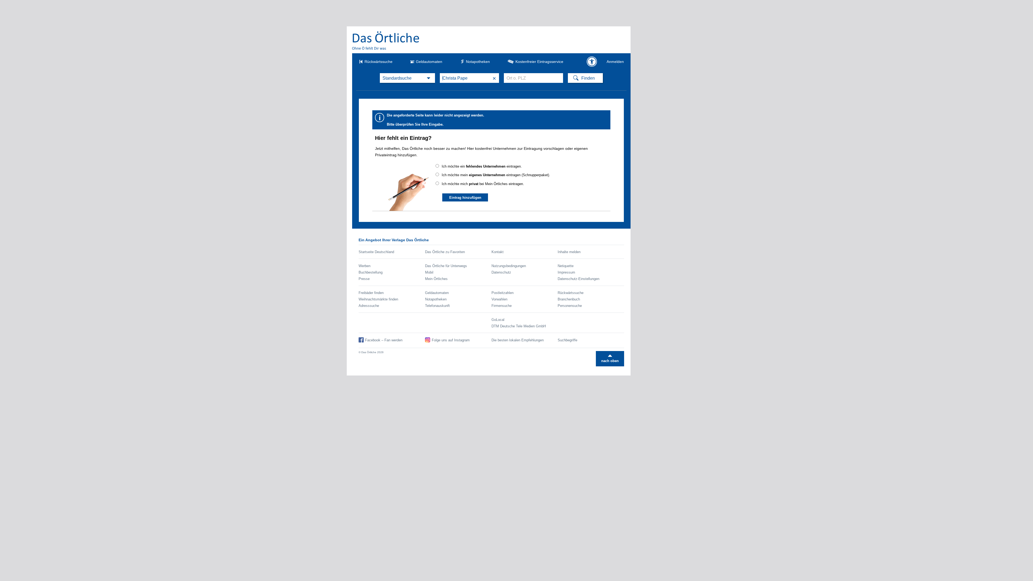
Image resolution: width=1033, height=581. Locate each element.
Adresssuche (369, 306)
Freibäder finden (371, 293)
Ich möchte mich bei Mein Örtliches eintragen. (483, 184)
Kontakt (497, 252)
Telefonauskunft (437, 306)
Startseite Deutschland (376, 252)
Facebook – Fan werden (383, 340)
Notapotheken (478, 61)
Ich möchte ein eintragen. (482, 166)
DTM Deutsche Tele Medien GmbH (518, 326)
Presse (364, 279)
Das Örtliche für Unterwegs (446, 266)
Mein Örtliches (436, 279)
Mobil (429, 272)
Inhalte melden (569, 252)
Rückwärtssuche (378, 61)
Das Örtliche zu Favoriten (445, 252)
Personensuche (570, 306)
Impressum (566, 272)
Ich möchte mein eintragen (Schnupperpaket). (496, 175)
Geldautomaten (429, 61)
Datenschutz (501, 272)
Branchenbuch (569, 299)
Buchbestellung (371, 272)
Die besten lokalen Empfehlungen (517, 340)
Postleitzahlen (502, 293)
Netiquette (566, 266)
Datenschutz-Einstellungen (578, 279)
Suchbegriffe (567, 340)
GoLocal (497, 320)
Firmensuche (501, 306)
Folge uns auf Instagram (451, 340)
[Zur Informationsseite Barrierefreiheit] (592, 62)
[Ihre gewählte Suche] (407, 78)
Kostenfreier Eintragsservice (539, 61)
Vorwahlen (499, 299)
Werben (364, 266)
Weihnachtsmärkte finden (378, 299)
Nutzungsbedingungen (508, 266)
